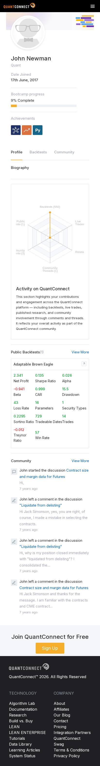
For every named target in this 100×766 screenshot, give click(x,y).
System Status (22, 755)
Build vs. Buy (21, 720)
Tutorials (17, 738)
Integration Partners (72, 732)
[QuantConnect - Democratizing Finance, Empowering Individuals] (19, 6)
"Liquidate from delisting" (40, 505)
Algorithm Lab (22, 703)
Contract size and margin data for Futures (53, 587)
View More (80, 352)
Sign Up (50, 648)
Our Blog (62, 715)
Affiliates (61, 709)
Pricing (60, 726)
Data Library (20, 744)
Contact (61, 720)
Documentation (23, 709)
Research (17, 715)
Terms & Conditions (71, 750)
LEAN (14, 726)
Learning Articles (24, 750)
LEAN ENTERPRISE (27, 732)
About (59, 703)
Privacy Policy (67, 755)
